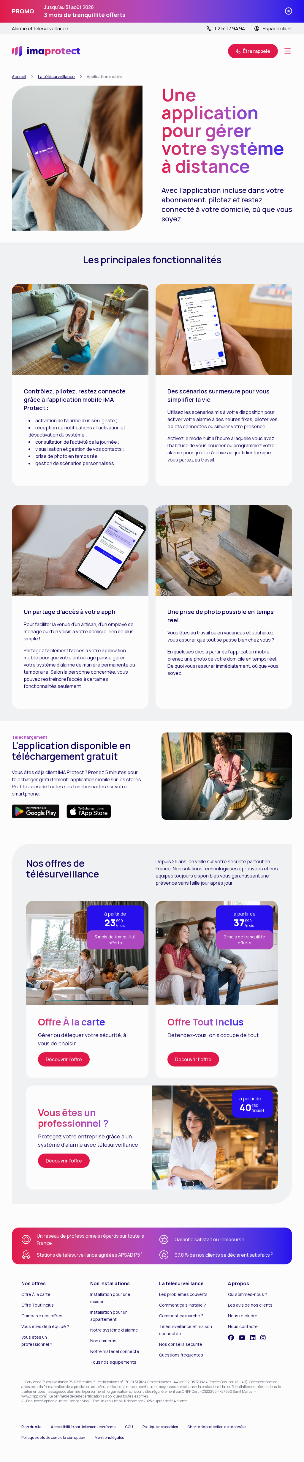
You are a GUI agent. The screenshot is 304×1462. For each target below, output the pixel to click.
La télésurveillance (56, 76)
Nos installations (110, 1283)
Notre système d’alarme (114, 1330)
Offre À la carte (35, 1294)
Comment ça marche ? (181, 1315)
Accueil (19, 76)
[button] (253, 51)
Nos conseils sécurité (180, 1344)
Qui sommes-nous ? (247, 1294)
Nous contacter (243, 1326)
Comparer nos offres (41, 1315)
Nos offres (33, 1283)
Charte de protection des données (216, 1426)
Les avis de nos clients (250, 1305)
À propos (238, 1283)
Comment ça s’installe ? (182, 1305)
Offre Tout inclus (37, 1305)
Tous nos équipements (113, 1362)
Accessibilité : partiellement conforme (83, 1426)
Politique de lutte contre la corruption (53, 1437)
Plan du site (31, 1426)
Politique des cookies (160, 1426)
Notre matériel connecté (114, 1351)
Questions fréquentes (181, 1355)
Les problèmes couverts (183, 1294)
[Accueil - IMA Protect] (46, 51)
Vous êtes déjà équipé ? (45, 1326)
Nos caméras (103, 1340)
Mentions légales (109, 1437)
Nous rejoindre (242, 1315)
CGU (129, 1426)
